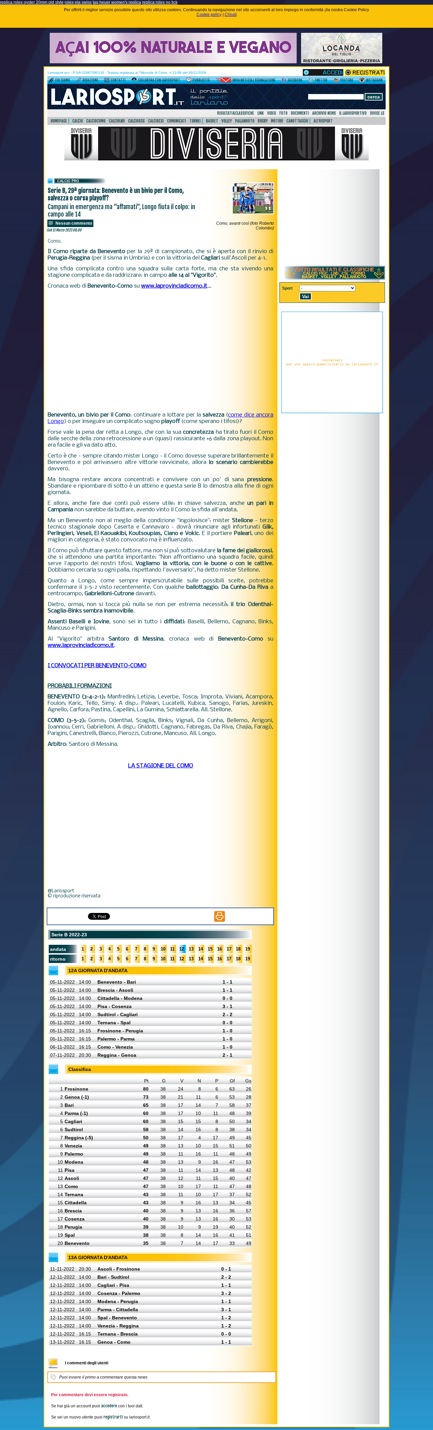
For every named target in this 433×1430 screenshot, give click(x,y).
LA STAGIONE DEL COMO (160, 766)
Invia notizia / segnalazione (253, 80)
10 (163, 949)
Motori (277, 121)
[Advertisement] (160, 350)
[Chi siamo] (51, 81)
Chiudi (231, 14)
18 (238, 949)
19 (247, 949)
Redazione (90, 80)
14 (200, 949)
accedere (109, 1405)
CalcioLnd (117, 121)
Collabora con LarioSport (159, 80)
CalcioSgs (136, 121)
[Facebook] (284, 81)
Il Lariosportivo (353, 113)
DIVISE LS (377, 113)
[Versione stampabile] (219, 920)
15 (210, 949)
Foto (283, 113)
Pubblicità (201, 80)
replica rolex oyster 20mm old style (32, 2)
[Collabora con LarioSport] (134, 81)
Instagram (374, 80)
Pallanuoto (244, 121)
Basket (212, 121)
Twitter (321, 80)
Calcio (77, 121)
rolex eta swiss (78, 2)
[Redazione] (78, 81)
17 (229, 949)
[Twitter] (310, 81)
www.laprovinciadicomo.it (174, 286)
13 (191, 949)
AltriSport (323, 121)
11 (172, 949)
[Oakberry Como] (173, 62)
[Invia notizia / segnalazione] (223, 81)
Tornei (195, 121)
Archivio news (324, 113)
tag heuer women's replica (117, 2)
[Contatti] (106, 81)
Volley (227, 121)
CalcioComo (96, 121)
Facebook (295, 80)
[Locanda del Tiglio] (341, 62)
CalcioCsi (156, 121)
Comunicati (176, 121)
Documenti (300, 113)
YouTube (346, 80)
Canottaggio (297, 121)
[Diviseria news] (216, 159)
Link (260, 113)
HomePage (59, 121)
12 (181, 949)
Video (271, 113)
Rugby (263, 121)
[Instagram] (361, 81)
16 (219, 949)
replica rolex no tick (160, 2)
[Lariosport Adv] (332, 411)
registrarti (113, 1417)
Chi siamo (62, 80)
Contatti (118, 80)
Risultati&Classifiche (235, 113)
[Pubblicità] (188, 81)
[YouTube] (336, 81)
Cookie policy (209, 14)
